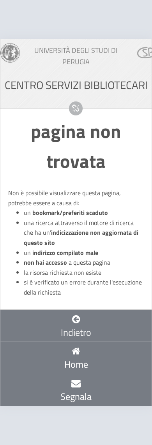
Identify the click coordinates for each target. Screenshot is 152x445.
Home (76, 364)
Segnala (76, 396)
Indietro (76, 332)
